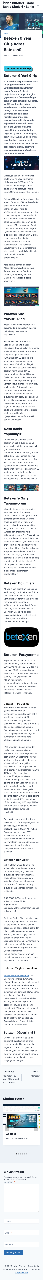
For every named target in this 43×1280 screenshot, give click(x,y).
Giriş (6, 33)
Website (9, 1244)
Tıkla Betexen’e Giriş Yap (18, 68)
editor (8, 55)
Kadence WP (21, 1273)
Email (8, 1233)
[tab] (16, 1154)
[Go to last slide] (7, 1128)
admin (10, 1138)
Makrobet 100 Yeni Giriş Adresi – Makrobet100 (11, 1077)
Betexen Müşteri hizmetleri (16, 975)
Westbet (11, 1133)
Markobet (35, 1074)
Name (8, 1221)
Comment (9, 1182)
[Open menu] (38, 5)
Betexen (19, 150)
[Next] (36, 1128)
